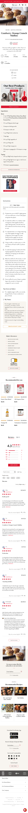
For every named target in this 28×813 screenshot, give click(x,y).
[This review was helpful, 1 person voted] (22, 569)
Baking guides (11, 341)
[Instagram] (14, 756)
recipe (8, 478)
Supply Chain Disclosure (10, 797)
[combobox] (21, 484)
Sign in (19, 4)
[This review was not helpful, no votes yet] (24, 513)
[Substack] (16, 758)
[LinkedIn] (9, 758)
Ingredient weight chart (14, 348)
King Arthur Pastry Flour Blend (18, 116)
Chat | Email (14, 766)
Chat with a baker (14, 368)
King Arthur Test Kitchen (16, 39)
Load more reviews (14, 640)
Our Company (5, 790)
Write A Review (14, 465)
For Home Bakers (6, 782)
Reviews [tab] (11, 437)
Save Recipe (15, 70)
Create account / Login (14, 326)
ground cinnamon (14, 165)
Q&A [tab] (18, 437)
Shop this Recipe (14, 106)
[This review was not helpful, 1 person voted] (24, 569)
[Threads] (16, 756)
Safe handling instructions (15, 354)
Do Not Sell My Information (9, 801)
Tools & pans (11, 350)
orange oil (12, 149)
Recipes (8, 30)
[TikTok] (11, 756)
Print (14, 72)
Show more (4, 481)
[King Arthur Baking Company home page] (3, 6)
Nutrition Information (14, 169)
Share (14, 75)
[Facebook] (9, 756)
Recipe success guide (13, 339)
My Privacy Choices (20, 801)
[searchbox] (8, 472)
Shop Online (5, 778)
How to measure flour (13, 352)
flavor (4, 478)
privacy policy (15, 675)
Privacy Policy (10, 799)
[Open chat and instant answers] (25, 810)
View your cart (22, 4)
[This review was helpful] (21, 513)
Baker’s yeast (11, 345)
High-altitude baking (13, 343)
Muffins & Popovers (16, 30)
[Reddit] (14, 758)
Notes (14, 77)
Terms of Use (18, 799)
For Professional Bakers (8, 786)
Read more (8, 506)
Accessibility (19, 797)
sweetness (13, 478)
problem (18, 478)
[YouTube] (12, 758)
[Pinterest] (19, 756)
